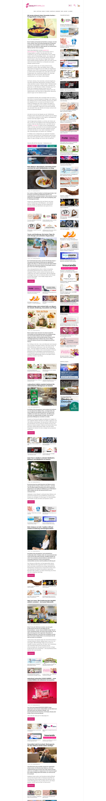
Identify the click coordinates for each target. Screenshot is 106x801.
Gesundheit (57, 11)
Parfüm (47, 11)
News (35, 11)
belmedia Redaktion (36, 39)
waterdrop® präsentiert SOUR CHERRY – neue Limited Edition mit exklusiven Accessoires (41, 679)
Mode (62, 11)
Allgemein (70, 11)
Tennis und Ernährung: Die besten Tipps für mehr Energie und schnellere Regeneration (41, 235)
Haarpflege (52, 11)
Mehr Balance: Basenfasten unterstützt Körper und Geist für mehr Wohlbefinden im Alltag (41, 167)
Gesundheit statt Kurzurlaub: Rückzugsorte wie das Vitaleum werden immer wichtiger (40, 744)
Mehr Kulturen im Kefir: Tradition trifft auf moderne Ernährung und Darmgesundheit (40, 527)
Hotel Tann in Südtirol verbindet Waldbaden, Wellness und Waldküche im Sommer (41, 458)
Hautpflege (38, 11)
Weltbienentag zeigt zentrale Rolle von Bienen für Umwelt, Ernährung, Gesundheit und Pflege (41, 307)
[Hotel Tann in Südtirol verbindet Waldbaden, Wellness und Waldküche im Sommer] (42, 471)
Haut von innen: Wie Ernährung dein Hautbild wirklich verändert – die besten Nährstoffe (41, 601)
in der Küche (35, 125)
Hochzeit (65, 11)
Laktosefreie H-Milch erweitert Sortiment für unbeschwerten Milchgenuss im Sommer (41, 385)
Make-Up (44, 11)
